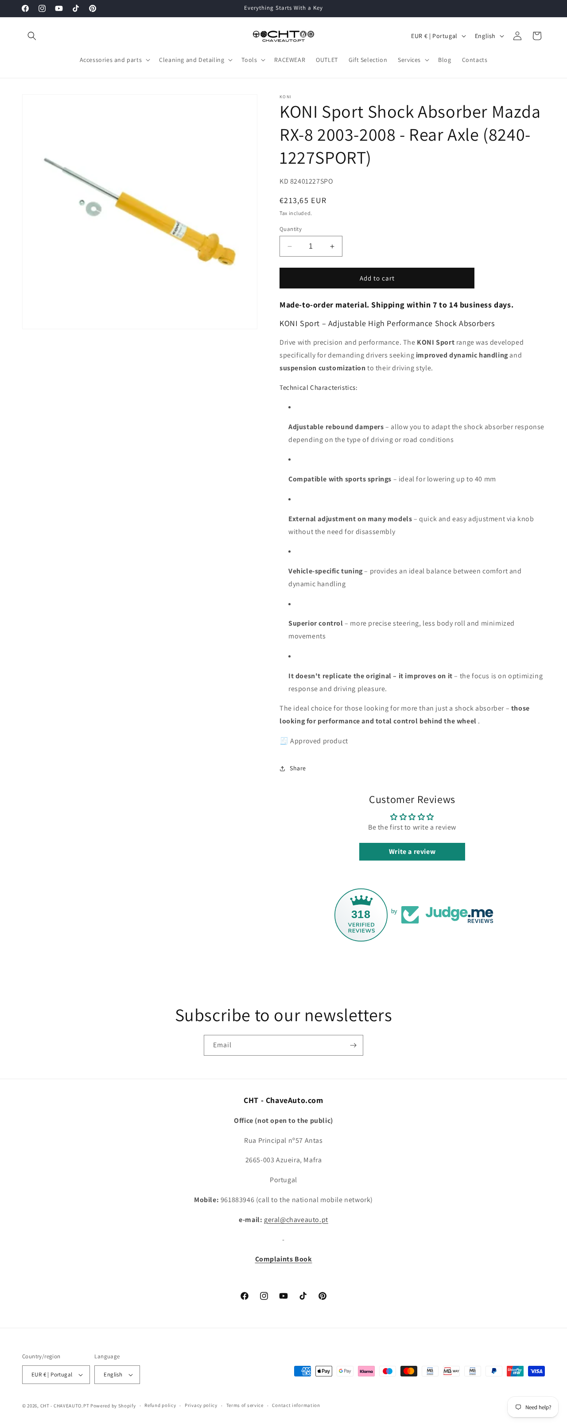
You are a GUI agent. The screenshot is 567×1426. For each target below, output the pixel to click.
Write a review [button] (412, 851)
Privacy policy (201, 1405)
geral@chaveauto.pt (296, 1219)
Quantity (291, 229)
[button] (32, 36)
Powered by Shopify (113, 1406)
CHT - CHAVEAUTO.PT (64, 1406)
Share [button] (298, 768)
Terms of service (245, 1405)
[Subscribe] (353, 1045)
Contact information (296, 1405)
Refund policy (160, 1405)
